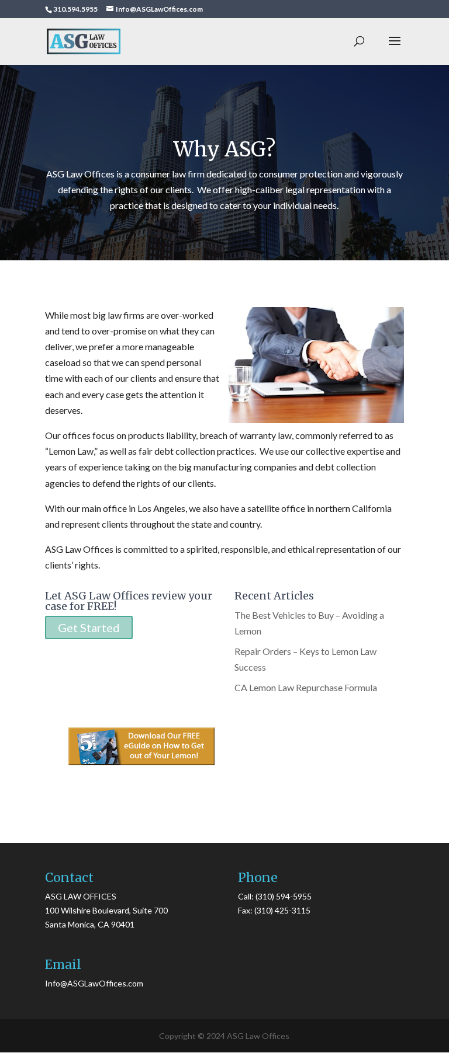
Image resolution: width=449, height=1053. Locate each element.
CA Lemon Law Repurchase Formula (305, 687)
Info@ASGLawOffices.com (94, 983)
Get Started (89, 627)
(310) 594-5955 (283, 896)
